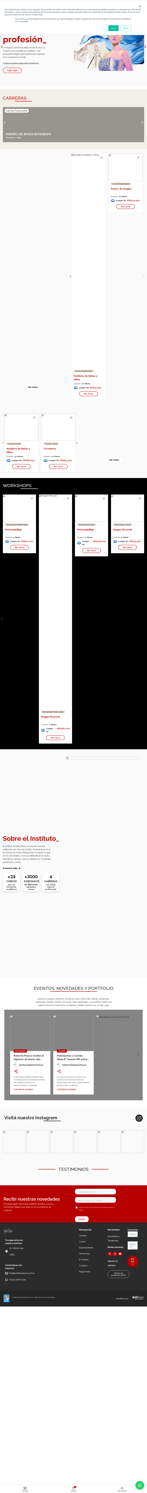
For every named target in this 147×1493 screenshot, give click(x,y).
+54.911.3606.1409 (17, 1279)
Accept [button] (113, 28)
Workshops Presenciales (16, 524)
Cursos (82, 1241)
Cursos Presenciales (83, 371)
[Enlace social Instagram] (115, 1254)
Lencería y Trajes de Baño (58, 448)
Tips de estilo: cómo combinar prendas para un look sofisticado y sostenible (73, 1057)
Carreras (83, 1235)
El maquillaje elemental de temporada (30, 1057)
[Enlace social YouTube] (120, 1254)
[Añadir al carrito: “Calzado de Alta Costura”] (109, 1141)
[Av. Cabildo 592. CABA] (6, 1251)
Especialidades (86, 1247)
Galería (105, 1051)
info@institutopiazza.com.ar (22, 1273)
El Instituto (84, 1259)
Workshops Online (86, 524)
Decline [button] (126, 28)
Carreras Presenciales (16, 111)
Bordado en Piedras (17, 448)
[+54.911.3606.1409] (6, 1279)
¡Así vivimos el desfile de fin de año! (116, 1057)
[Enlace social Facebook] (110, 1254)
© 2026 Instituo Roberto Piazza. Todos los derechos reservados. (33, 1297)
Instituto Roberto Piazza (31, 1065)
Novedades (20, 1051)
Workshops (84, 1253)
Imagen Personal (50, 716)
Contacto (83, 1265)
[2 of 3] (21, 427)
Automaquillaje (13, 529)
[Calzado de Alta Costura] (14, 1141)
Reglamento (84, 1271)
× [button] (139, 5)
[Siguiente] (73, 1033)
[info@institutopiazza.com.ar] (6, 1273)
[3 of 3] (58, 427)
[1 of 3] (88, 261)
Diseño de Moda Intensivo (28, 134)
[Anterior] (30, 1033)
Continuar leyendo (23, 1089)
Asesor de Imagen (121, 188)
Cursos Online (14, 444)
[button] (2, 46)
